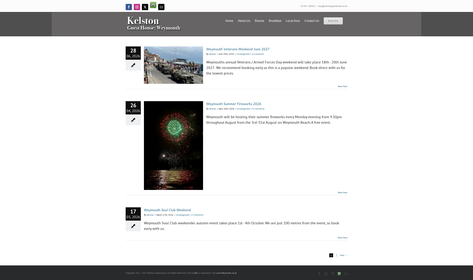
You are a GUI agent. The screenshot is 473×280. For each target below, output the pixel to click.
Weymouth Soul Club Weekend (167, 209)
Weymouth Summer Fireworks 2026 (233, 103)
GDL (196, 272)
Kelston (212, 54)
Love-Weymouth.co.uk (226, 272)
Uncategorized (243, 54)
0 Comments (258, 54)
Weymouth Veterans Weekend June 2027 (238, 49)
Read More (342, 86)
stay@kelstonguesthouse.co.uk (332, 6)
